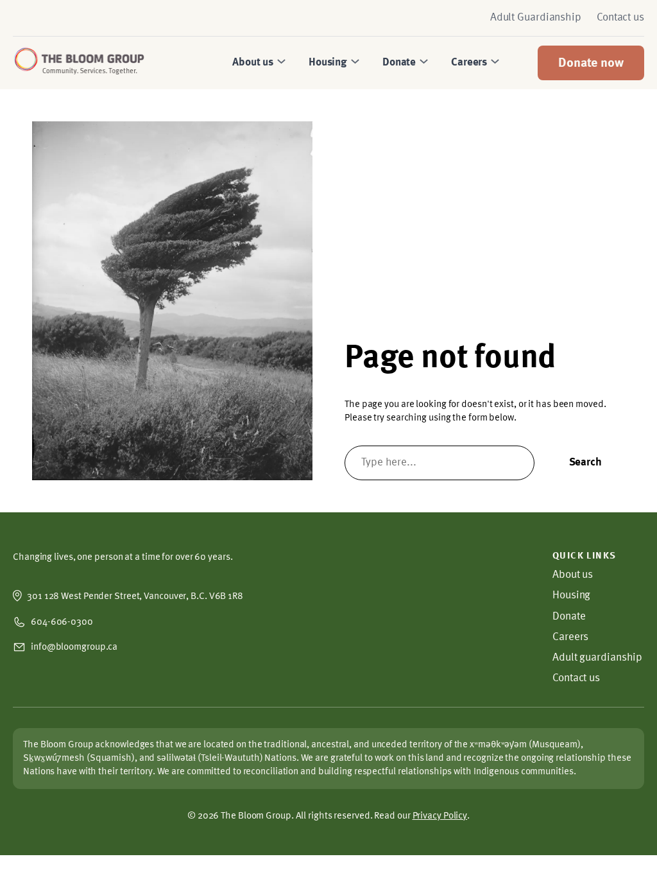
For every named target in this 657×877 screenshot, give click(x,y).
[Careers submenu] (493, 63)
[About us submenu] (280, 63)
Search (585, 462)
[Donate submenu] (422, 63)
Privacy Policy (440, 816)
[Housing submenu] (353, 63)
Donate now (591, 63)
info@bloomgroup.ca (74, 647)
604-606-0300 (62, 622)
